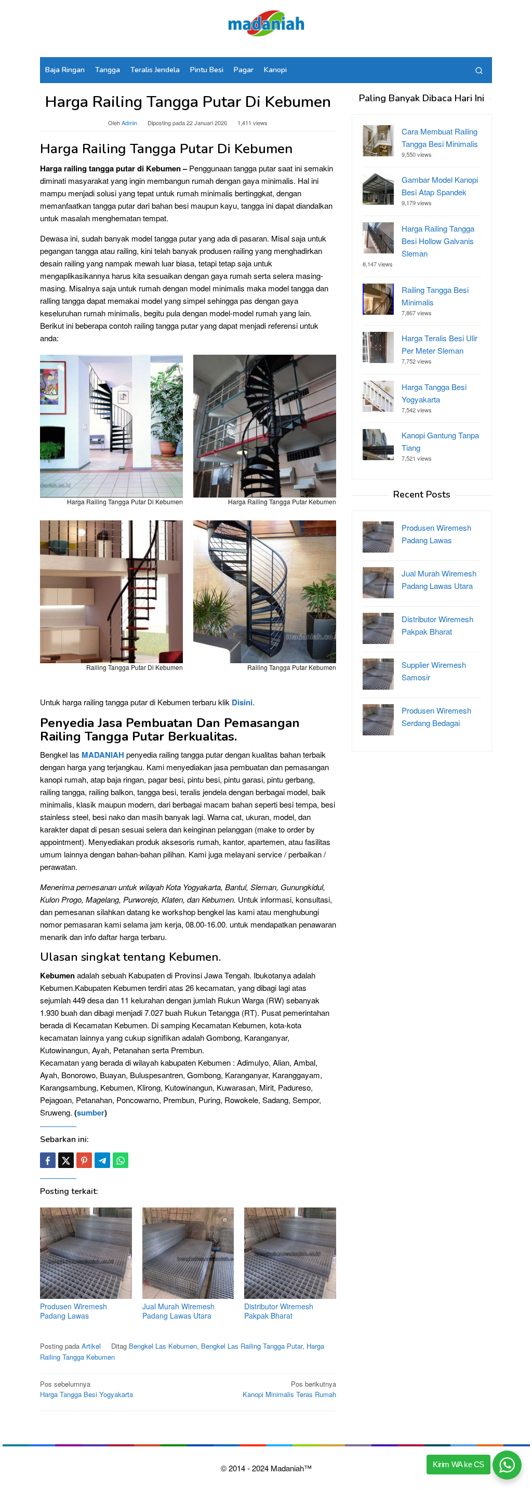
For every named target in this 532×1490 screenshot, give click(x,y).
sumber (90, 1112)
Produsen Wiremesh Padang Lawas (73, 1311)
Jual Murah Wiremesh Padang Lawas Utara (178, 1311)
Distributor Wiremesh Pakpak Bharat (278, 1311)
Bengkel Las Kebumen (163, 1346)
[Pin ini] (84, 1160)
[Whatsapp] (120, 1160)
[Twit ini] (66, 1160)
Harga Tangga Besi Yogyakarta (86, 1389)
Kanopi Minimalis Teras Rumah (289, 1389)
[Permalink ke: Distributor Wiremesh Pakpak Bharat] (290, 1253)
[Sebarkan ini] (48, 1160)
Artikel (91, 1346)
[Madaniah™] (266, 22)
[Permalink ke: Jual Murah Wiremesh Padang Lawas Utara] (188, 1253)
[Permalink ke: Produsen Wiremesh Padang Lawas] (86, 1253)
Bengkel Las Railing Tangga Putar (251, 1346)
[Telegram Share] (102, 1160)
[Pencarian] (479, 70)
